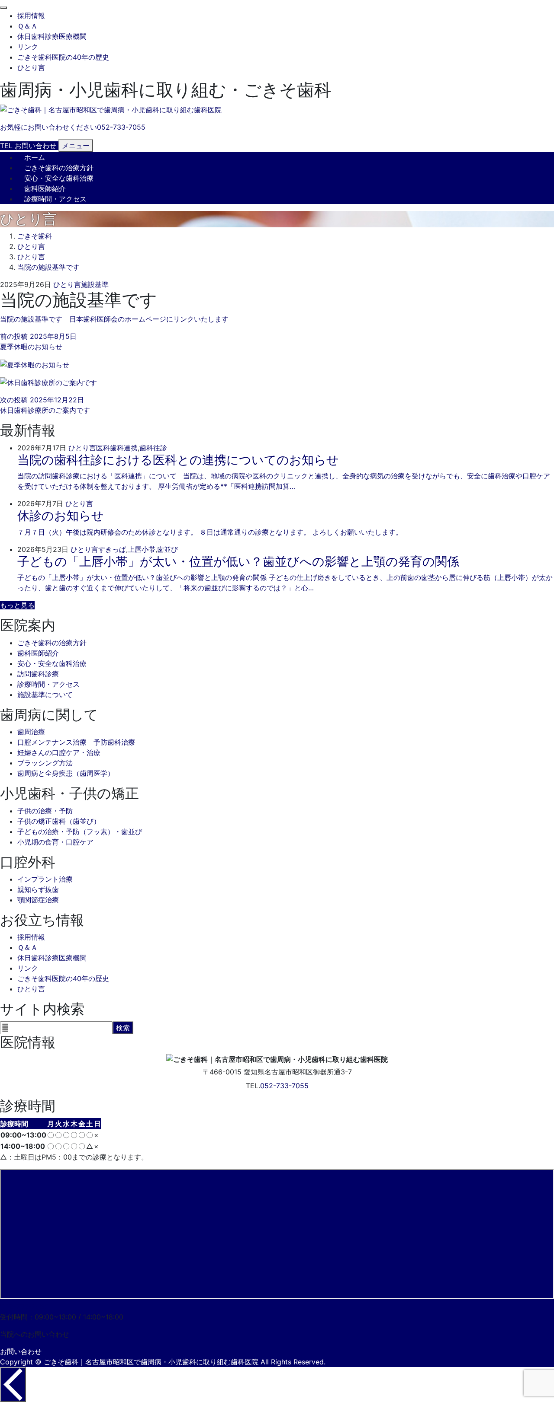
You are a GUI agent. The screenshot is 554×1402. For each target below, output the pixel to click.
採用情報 (31, 15)
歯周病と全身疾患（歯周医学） (65, 773)
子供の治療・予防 (45, 810)
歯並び (167, 549)
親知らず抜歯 (38, 889)
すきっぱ (112, 549)
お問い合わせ (21, 1351)
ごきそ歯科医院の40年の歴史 (63, 57)
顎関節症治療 (38, 899)
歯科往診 (153, 447)
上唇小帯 (141, 549)
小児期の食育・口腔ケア (55, 842)
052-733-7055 (284, 1085)
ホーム (34, 157)
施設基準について (45, 694)
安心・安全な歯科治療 (58, 178)
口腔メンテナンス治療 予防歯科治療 (76, 742)
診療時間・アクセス (55, 198)
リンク (27, 46)
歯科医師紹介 (45, 188)
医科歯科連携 (117, 447)
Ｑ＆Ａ (27, 26)
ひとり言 (31, 67)
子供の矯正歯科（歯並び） (58, 821)
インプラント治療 (45, 879)
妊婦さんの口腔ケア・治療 (58, 752)
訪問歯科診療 (38, 673)
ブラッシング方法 (45, 762)
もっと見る (17, 605)
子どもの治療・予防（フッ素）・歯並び (79, 831)
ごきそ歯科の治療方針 (58, 167)
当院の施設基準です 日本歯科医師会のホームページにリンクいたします (114, 319)
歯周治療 (31, 731)
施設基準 (95, 284)
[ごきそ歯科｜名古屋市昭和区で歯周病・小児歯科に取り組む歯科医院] (111, 110)
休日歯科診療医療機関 (52, 36)
